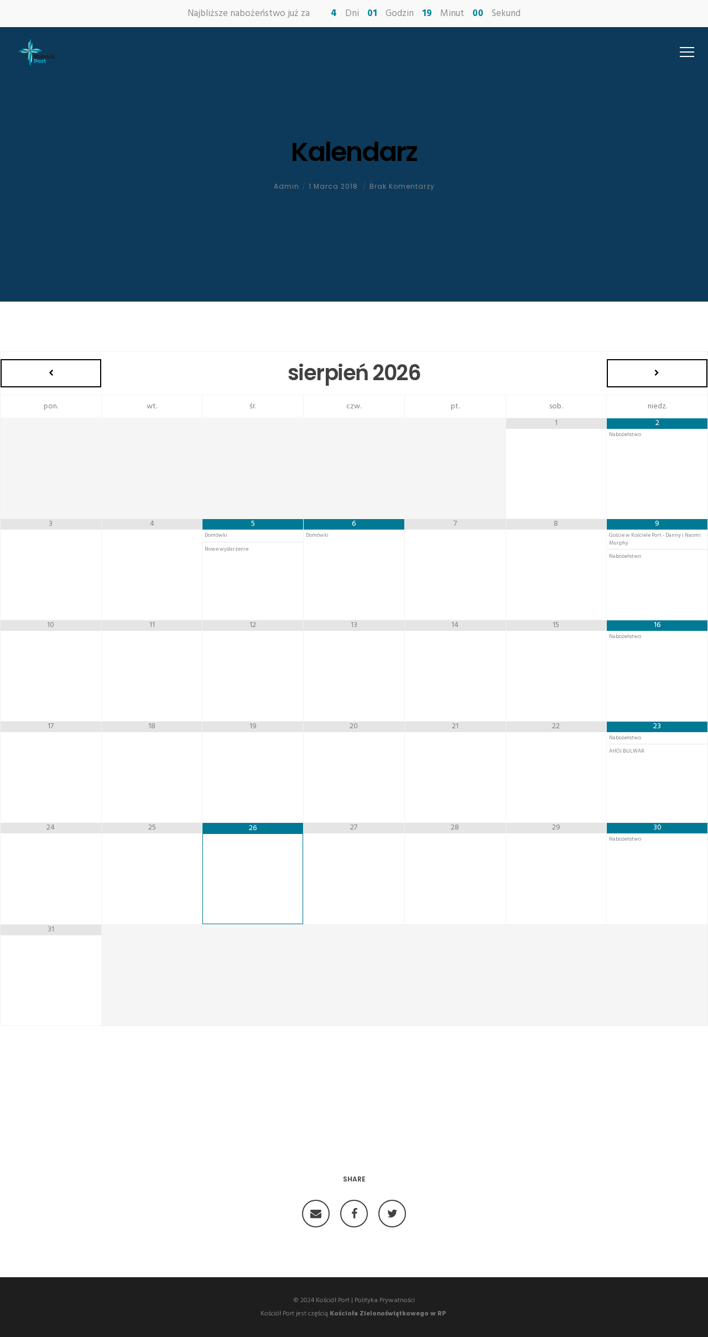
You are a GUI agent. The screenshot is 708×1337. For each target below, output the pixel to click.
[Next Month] (657, 373)
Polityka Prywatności (385, 1300)
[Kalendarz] (316, 1213)
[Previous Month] (51, 373)
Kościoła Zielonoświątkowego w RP (388, 1313)
